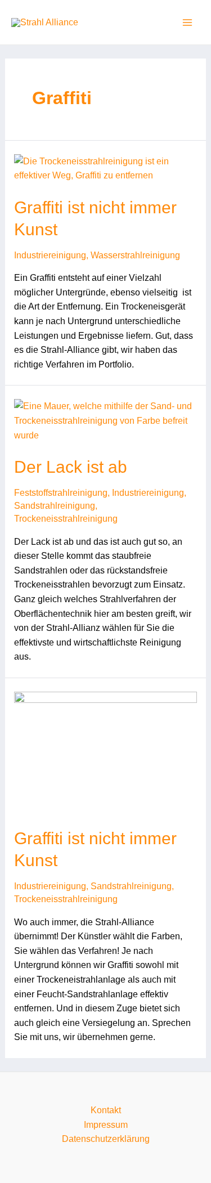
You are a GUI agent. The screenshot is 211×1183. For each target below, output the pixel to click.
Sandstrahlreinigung (54, 505)
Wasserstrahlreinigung (135, 255)
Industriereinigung (50, 255)
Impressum (106, 1125)
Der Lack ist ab (70, 467)
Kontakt (106, 1110)
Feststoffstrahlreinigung (60, 493)
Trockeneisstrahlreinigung (66, 518)
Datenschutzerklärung (106, 1139)
